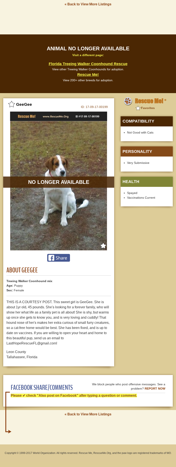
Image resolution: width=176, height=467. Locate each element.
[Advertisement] (88, 20)
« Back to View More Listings (88, 4)
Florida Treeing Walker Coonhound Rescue (88, 64)
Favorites (148, 108)
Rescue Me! (88, 74)
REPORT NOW (155, 388)
